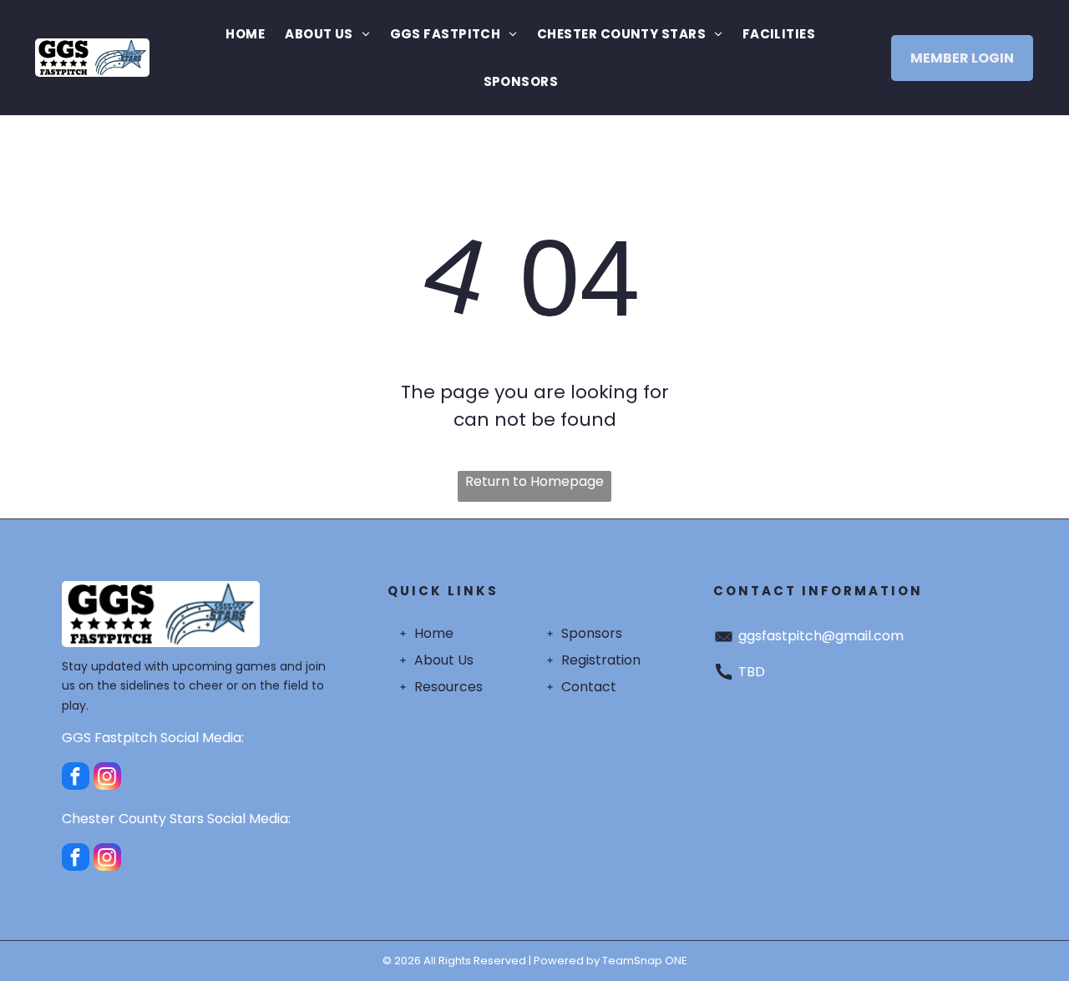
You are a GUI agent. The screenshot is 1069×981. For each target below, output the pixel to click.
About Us (444, 660)
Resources (448, 686)
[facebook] (75, 778)
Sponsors (591, 633)
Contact (588, 686)
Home (433, 633)
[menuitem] (245, 34)
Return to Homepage (534, 481)
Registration (601, 660)
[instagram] (107, 778)
